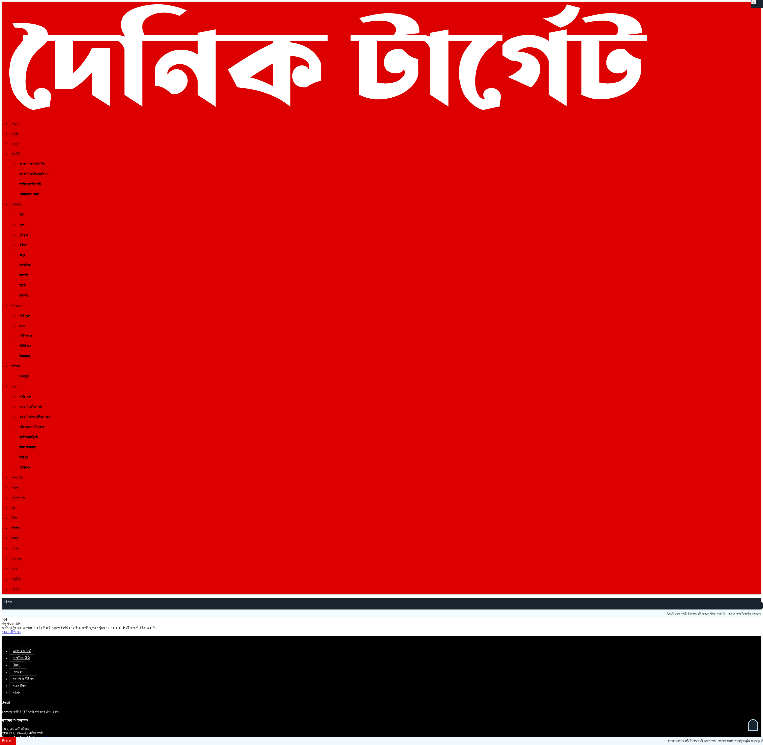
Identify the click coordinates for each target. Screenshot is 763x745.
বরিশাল (23, 245)
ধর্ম (13, 508)
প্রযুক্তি (16, 579)
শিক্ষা (14, 518)
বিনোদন (16, 366)
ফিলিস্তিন (25, 346)
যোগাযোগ (18, 672)
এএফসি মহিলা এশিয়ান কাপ (34, 417)
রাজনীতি (16, 154)
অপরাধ (15, 538)
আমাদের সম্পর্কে (22, 651)
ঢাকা (21, 214)
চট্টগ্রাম (23, 235)
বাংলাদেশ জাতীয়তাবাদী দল (33, 174)
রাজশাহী (23, 275)
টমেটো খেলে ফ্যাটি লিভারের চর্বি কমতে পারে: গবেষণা (668, 613)
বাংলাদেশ (16, 144)
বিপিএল (23, 457)
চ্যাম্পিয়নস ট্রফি (28, 437)
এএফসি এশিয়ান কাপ (31, 407)
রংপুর (22, 255)
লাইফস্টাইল (18, 498)
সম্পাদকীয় (17, 478)
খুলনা (22, 225)
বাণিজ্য (15, 528)
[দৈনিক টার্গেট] (326, 113)
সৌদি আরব (25, 336)
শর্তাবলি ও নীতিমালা (23, 679)
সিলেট (22, 285)
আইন (15, 548)
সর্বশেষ (15, 123)
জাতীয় (15, 134)
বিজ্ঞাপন (17, 665)
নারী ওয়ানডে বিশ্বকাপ (31, 427)
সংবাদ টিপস (19, 686)
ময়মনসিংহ (25, 265)
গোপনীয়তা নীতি (21, 658)
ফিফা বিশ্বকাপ (27, 447)
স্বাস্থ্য (15, 589)
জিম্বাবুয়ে (24, 356)
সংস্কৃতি (24, 376)
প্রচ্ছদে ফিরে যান (11, 632)
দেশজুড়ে (16, 204)
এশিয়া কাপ (25, 397)
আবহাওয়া (17, 558)
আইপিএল (24, 467)
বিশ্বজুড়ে (17, 306)
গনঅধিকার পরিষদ (29, 194)
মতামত (15, 488)
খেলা (14, 386)
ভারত (22, 326)
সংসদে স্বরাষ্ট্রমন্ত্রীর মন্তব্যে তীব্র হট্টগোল (724, 613)
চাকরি (14, 569)
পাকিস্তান (24, 316)
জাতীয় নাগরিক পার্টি (30, 184)
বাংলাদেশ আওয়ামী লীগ (32, 164)
